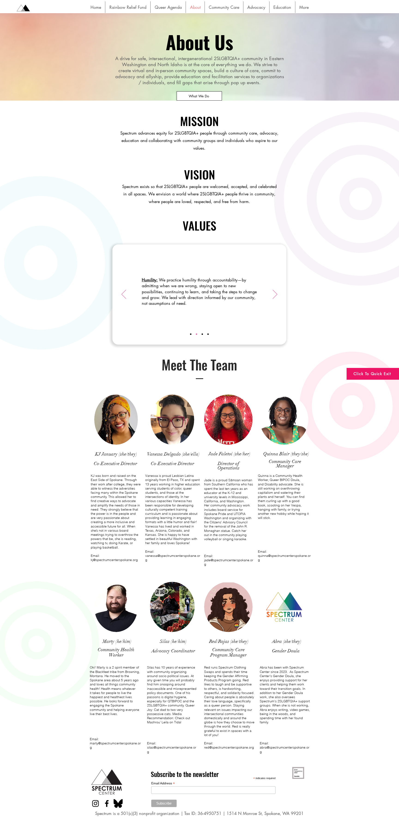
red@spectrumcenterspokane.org (229, 747)
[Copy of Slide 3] (208, 334)
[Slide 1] (190, 334)
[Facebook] (106, 803)
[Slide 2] (196, 334)
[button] (224, 7)
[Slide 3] (202, 334)
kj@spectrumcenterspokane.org (114, 560)
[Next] (275, 294)
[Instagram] (95, 803)
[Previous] (123, 294)
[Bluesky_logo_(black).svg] (118, 803)
